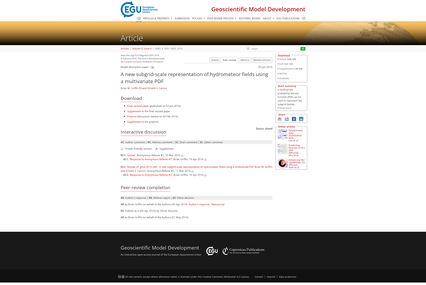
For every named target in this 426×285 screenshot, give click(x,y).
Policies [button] (197, 18)
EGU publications (288, 18)
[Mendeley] (279, 119)
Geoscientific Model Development (258, 9)
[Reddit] (287, 119)
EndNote (284, 78)
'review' (131, 155)
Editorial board (249, 18)
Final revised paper (138, 106)
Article (214, 60)
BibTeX (283, 73)
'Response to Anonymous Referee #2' (150, 174)
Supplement (134, 111)
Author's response (199, 204)
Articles (125, 48)
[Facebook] (294, 119)
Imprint (271, 276)
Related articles (262, 60)
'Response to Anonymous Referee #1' (150, 159)
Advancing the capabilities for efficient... (297, 162)
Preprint (131, 116)
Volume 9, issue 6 (142, 48)
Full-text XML (286, 63)
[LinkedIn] (301, 119)
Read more (285, 108)
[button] (248, 48)
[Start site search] (303, 49)
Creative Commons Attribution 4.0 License (225, 276)
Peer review (229, 60)
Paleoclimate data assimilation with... (296, 134)
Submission (182, 18)
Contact (259, 276)
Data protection (287, 276)
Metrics (245, 60)
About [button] (267, 18)
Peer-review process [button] (220, 18)
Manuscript (218, 204)
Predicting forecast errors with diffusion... (297, 149)
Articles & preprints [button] (156, 18)
